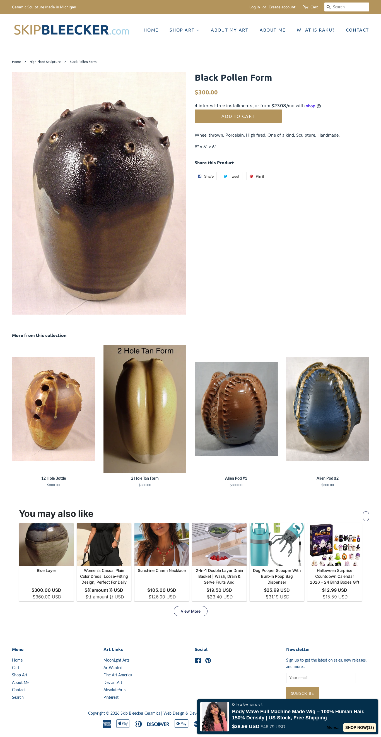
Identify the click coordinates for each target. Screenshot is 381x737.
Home (151, 29)
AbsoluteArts (114, 690)
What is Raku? (315, 29)
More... (333, 727)
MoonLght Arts (116, 660)
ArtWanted (112, 667)
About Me (273, 29)
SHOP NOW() (359, 727)
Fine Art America (117, 675)
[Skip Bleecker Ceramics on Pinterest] (208, 661)
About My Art (229, 29)
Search (18, 697)
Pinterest (111, 697)
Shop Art (183, 29)
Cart (314, 6)
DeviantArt (112, 682)
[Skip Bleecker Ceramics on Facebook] (198, 661)
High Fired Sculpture (45, 61)
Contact (357, 29)
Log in (254, 6)
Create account (282, 6)
